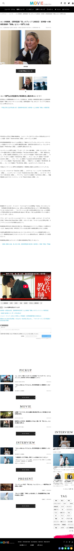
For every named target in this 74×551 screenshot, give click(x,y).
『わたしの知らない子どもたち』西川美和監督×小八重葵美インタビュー (32, 385)
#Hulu (69, 512)
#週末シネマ (62, 512)
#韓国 (56, 518)
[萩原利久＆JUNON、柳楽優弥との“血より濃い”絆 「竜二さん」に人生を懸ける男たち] (6, 424)
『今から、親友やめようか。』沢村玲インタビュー (58, 481)
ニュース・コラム (10, 9)
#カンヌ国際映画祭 (4, 27)
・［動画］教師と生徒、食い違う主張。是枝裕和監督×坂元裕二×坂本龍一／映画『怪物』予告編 (25, 244)
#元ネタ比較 (70, 521)
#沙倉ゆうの (22, 463)
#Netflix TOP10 (21, 381)
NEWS (20, 541)
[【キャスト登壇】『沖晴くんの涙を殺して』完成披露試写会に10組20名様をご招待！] (6, 496)
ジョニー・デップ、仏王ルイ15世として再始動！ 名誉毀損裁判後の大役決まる (20, 316)
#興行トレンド (63, 521)
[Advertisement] (25, 122)
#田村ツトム (17, 463)
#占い (56, 515)
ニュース (11, 13)
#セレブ (68, 515)
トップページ (3, 13)
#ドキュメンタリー (57, 503)
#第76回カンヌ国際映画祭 (32, 27)
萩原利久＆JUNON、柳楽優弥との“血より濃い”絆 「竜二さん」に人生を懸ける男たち (33, 422)
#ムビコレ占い (69, 509)
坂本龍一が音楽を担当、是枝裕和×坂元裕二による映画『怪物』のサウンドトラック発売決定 (24, 310)
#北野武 (11, 27)
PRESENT (47, 541)
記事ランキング (40, 9)
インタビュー (30, 9)
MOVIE (40, 541)
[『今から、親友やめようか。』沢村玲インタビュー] (58, 476)
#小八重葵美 (21, 390)
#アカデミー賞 (69, 518)
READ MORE (25, 397)
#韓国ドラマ (56, 509)
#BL (62, 509)
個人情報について (23, 545)
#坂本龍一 (15, 27)
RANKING (34, 541)
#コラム (56, 512)
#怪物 (19, 27)
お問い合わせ (40, 545)
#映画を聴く (56, 506)
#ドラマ (62, 506)
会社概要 (32, 545)
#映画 (56, 500)
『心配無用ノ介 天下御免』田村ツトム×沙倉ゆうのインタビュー (31, 457)
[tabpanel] (25, 83)
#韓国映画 (64, 524)
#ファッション (70, 524)
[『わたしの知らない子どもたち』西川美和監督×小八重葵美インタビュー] (6, 387)
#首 (39, 27)
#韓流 (69, 500)
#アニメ (62, 515)
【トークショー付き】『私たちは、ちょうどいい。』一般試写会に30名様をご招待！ (33, 485)
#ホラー (65, 503)
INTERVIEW (26, 541)
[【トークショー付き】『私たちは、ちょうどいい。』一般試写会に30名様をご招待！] (6, 487)
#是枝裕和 (23, 27)
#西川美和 (17, 390)
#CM (62, 518)
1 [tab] (25, 91)
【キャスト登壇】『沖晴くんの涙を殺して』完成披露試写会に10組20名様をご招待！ (32, 494)
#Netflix (16, 381)
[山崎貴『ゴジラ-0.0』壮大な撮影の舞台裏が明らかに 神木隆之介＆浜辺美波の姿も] (6, 414)
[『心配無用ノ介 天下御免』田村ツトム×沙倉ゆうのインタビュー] (6, 460)
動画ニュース (21, 9)
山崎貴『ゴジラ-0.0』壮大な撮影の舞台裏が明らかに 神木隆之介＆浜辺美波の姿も (33, 412)
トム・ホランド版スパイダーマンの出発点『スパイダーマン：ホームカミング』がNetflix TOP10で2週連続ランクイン (33, 376)
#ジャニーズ (56, 521)
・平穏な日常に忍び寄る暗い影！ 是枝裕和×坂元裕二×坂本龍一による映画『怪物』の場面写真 (24, 107)
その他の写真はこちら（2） (25, 71)
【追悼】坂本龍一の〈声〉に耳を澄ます (10, 313)
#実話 (56, 527)
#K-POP (62, 527)
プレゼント (50, 9)
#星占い (62, 500)
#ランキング (69, 506)
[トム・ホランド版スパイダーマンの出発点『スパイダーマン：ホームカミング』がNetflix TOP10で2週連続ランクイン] (6, 378)
